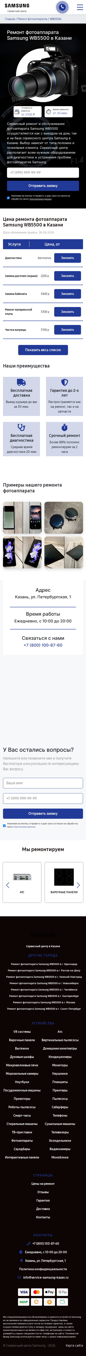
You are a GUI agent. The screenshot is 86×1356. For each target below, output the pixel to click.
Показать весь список (43, 350)
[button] (7, 885)
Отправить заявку (43, 186)
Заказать (67, 258)
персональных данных (40, 199)
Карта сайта (74, 1345)
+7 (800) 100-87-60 (43, 645)
